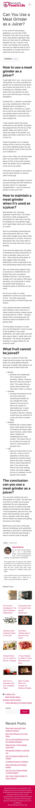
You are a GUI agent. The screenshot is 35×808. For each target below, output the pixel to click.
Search (8, 708)
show (15, 59)
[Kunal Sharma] (7, 554)
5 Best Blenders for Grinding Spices (18, 703)
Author (5, 543)
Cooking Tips (10, 694)
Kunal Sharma (17, 547)
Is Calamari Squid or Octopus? (17, 762)
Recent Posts (13, 543)
